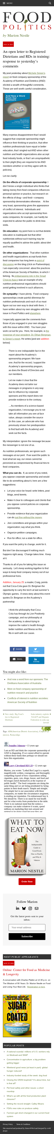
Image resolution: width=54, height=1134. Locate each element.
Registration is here (36, 987)
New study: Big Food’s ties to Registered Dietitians (14, 717)
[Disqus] (27, 776)
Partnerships (15, 734)
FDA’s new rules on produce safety (22, 1108)
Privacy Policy (8, 1124)
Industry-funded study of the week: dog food (27, 1075)
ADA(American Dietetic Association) (23, 731)
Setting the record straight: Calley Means (25, 1104)
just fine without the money (28, 517)
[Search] (50, 3)
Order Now (27, 881)
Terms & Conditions (23, 1124)
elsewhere (35, 313)
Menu (10, 3)
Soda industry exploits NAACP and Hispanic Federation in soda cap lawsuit (40, 718)
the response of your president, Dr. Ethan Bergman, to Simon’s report (27, 335)
